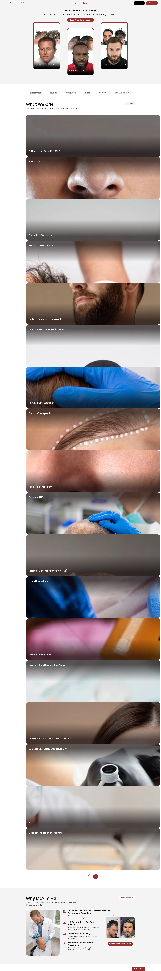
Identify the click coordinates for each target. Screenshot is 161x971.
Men (11, 3)
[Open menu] (4, 3)
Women (23, 3)
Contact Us (138, 3)
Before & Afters (151, 3)
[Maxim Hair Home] (80, 3)
